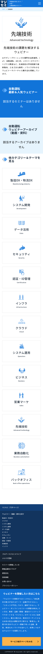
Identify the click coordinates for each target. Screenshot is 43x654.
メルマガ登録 (6, 558)
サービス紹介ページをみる (21, 641)
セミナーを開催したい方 (10, 565)
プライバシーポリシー (10, 585)
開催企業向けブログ (9, 569)
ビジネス (5, 532)
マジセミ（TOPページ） (11, 507)
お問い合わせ (6, 581)
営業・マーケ (6, 538)
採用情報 (5, 577)
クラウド (5, 521)
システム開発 (6, 524)
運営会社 (5, 573)
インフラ (5, 546)
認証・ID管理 (6, 541)
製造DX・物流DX (7, 518)
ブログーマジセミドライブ (11, 554)
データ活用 (5, 529)
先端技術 (5, 544)
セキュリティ (6, 535)
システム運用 (6, 527)
